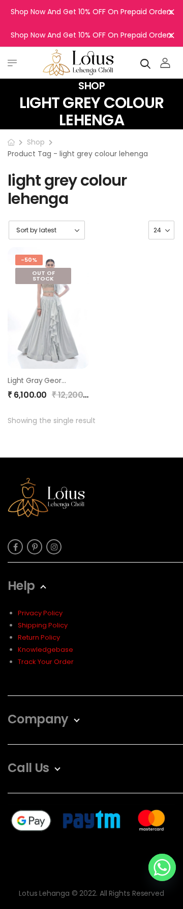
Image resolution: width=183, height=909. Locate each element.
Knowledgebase (45, 649)
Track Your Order (46, 662)
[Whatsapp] (162, 867)
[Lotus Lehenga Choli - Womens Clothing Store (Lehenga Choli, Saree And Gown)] (78, 62)
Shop (36, 142)
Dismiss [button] (171, 12)
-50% (29, 260)
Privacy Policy (40, 613)
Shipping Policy (43, 625)
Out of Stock (43, 276)
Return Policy (39, 637)
